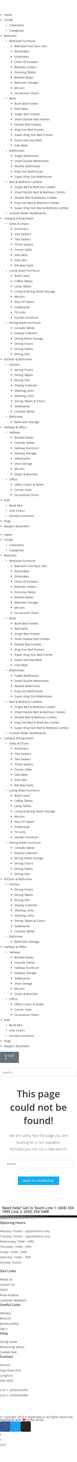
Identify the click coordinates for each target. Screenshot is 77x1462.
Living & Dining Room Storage (34, 291)
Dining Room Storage (28, 338)
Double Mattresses (27, 166)
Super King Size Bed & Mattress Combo (41, 208)
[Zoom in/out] (1, 1455)
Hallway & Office (15, 427)
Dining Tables (23, 349)
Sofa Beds (21, 145)
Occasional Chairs (26, 93)
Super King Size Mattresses (33, 177)
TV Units (20, 312)
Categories (16, 31)
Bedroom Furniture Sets (30, 46)
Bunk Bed (15, 505)
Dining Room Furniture (25, 323)
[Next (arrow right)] (5, 1460)
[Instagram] (26, 1426)
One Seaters (22, 234)
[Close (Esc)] (12, 1455)
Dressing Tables (25, 72)
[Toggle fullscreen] (5, 1455)
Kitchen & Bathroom (18, 359)
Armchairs (21, 229)
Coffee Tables (23, 281)
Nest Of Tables (24, 302)
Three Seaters (23, 244)
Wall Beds (21, 109)
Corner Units (23, 490)
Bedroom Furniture (22, 41)
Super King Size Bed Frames (33, 135)
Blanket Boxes (23, 77)
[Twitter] (15, 1426)
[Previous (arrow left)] (1, 1460)
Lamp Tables (22, 286)
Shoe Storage (23, 464)
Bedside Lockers (25, 67)
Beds (12, 98)
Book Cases (22, 276)
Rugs (7, 521)
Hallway (14, 432)
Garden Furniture (26, 318)
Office (13, 479)
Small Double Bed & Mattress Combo (39, 192)
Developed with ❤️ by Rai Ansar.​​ (22, 1420)
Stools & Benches (26, 474)
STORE (8, 20)
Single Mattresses (26, 156)
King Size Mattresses (28, 171)
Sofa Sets (20, 260)
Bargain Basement (16, 526)
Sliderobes (21, 57)
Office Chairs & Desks (29, 485)
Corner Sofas (23, 250)
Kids (7, 500)
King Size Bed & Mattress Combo (36, 203)
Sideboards (22, 307)
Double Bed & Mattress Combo (35, 198)
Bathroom (16, 417)
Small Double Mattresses (31, 161)
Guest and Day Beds (28, 140)
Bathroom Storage (26, 422)
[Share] (8, 1455)
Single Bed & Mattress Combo (34, 187)
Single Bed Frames (27, 114)
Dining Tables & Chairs (29, 401)
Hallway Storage (25, 453)
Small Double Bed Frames (32, 119)
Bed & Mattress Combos (25, 182)
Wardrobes (22, 51)
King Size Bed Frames (29, 130)
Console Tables (24, 328)
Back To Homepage (38, 1180)
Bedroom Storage (26, 83)
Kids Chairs (17, 511)
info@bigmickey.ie (12, 1404)
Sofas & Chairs (19, 224)
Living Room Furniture (24, 270)
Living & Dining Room (18, 218)
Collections (16, 25)
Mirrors (19, 88)
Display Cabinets (25, 333)
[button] (38, 1065)
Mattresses (16, 150)
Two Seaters (22, 239)
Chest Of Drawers (26, 62)
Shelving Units (24, 391)
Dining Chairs (23, 344)
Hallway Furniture (26, 448)
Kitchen (14, 365)
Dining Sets (22, 354)
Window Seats (24, 265)
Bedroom (10, 36)
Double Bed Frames (27, 124)
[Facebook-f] (5, 1426)
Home (8, 15)
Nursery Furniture (21, 516)
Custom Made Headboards (27, 213)
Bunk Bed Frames (26, 103)
